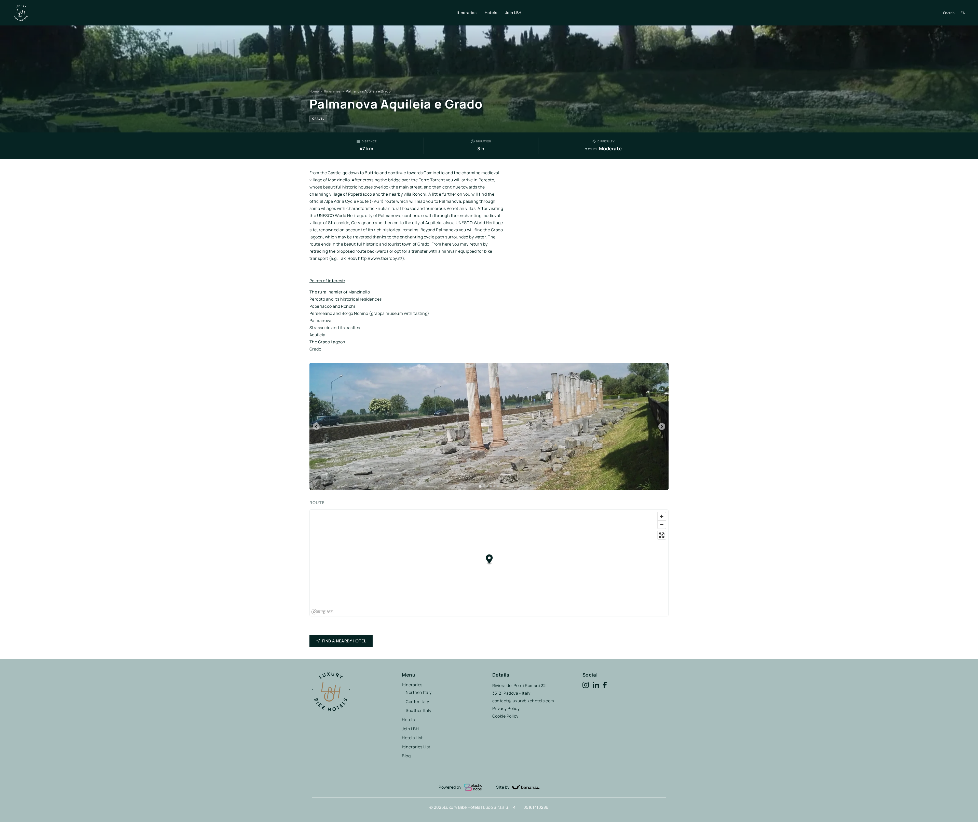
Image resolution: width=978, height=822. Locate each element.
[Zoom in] (662, 516)
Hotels (491, 12)
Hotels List (412, 737)
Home (314, 91)
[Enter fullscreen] (662, 535)
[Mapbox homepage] (322, 612)
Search (949, 12)
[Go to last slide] (316, 426)
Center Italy (417, 701)
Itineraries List (416, 747)
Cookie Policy (505, 716)
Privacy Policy (506, 708)
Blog (406, 756)
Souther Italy (418, 710)
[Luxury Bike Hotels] (235, 13)
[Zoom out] (662, 524)
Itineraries (467, 12)
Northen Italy (418, 692)
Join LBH (513, 12)
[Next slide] (661, 426)
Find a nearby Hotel (344, 641)
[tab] (480, 486)
